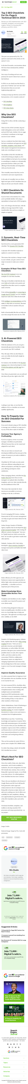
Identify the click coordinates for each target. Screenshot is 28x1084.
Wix (14, 872)
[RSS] (18, 1047)
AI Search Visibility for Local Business (13, 1019)
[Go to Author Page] (3, 32)
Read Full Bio (14, 867)
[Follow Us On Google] (14, 848)
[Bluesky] (9, 1047)
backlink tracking (6, 710)
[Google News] (8, 1044)
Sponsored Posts (9, 837)
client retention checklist (16, 545)
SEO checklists (7, 101)
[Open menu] (2, 2)
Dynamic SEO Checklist (16, 246)
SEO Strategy (4, 840)
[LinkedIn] (11, 1044)
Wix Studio (10, 31)
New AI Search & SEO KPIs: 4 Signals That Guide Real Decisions (12, 997)
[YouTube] (14, 1044)
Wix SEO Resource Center (14, 818)
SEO (3, 837)
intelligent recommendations (12, 301)
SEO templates (7, 105)
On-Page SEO (17, 837)
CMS (5, 283)
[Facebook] (17, 1044)
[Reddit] (15, 1047)
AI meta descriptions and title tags (11, 367)
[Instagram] (12, 1047)
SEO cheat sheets (8, 108)
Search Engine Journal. (14, 1080)
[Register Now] (14, 987)
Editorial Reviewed (11, 35)
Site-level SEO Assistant (8, 274)
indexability (12, 292)
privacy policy (13, 917)
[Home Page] (10, 2)
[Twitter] (20, 1044)
